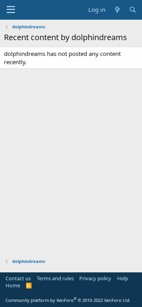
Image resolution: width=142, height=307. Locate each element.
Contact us (18, 278)
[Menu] (11, 10)
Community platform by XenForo (68, 300)
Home (13, 285)
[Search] (132, 9)
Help (122, 278)
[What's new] (117, 9)
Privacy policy (95, 278)
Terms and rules (55, 278)
